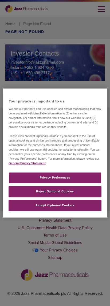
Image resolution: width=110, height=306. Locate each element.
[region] (55, 153)
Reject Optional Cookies (55, 191)
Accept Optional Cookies (55, 205)
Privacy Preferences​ (55, 177)
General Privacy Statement (27, 163)
